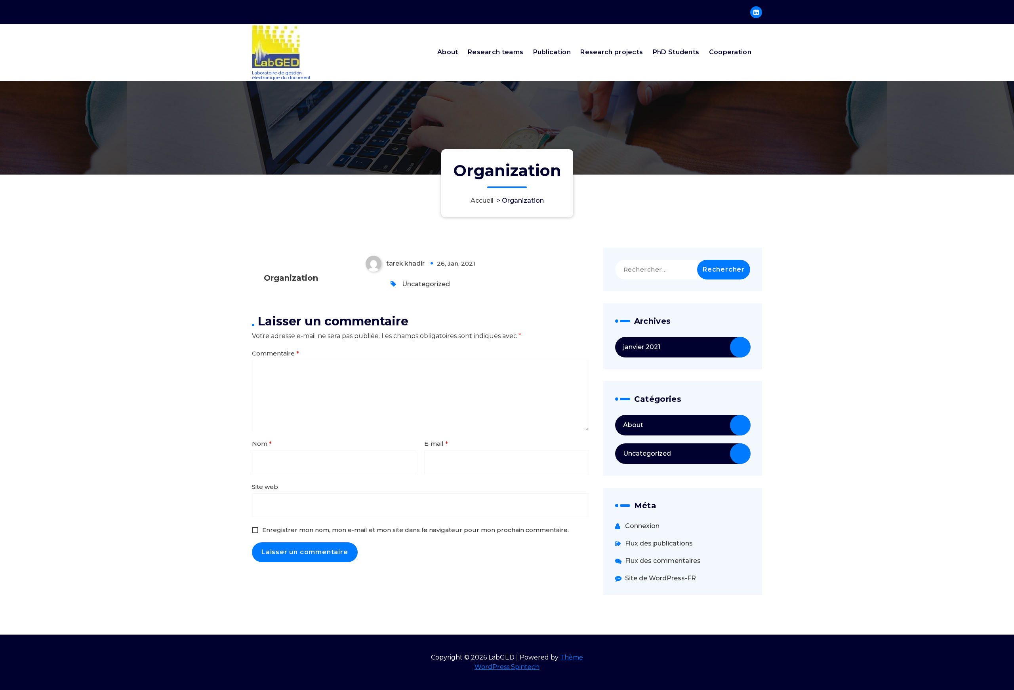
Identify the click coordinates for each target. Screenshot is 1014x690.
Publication (552, 52)
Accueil (482, 200)
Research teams (495, 52)
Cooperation (730, 52)
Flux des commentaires (663, 561)
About (447, 52)
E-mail (436, 443)
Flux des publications (659, 543)
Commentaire (275, 353)
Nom (262, 443)
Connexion (642, 526)
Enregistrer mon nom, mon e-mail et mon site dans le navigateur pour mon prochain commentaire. (415, 530)
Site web (265, 486)
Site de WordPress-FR (660, 578)
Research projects (611, 52)
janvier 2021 (641, 347)
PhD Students (676, 52)
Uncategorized (426, 284)
